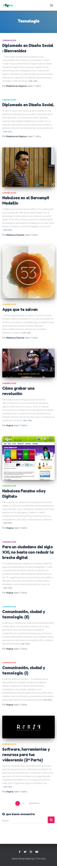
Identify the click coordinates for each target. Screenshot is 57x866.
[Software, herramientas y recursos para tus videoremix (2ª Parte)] (28, 727)
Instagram (30, 851)
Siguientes (34, 803)
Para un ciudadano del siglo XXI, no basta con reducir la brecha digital (28, 552)
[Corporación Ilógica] (9, 5)
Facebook (19, 851)
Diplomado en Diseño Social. (28, 105)
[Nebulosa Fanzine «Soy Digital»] (28, 458)
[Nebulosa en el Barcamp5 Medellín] (28, 167)
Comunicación (9, 40)
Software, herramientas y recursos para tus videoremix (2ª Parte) (26, 754)
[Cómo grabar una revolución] (28, 363)
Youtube (37, 851)
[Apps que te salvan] (28, 272)
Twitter (25, 851)
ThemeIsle (41, 858)
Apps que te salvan (20, 309)
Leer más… (33, 81)
